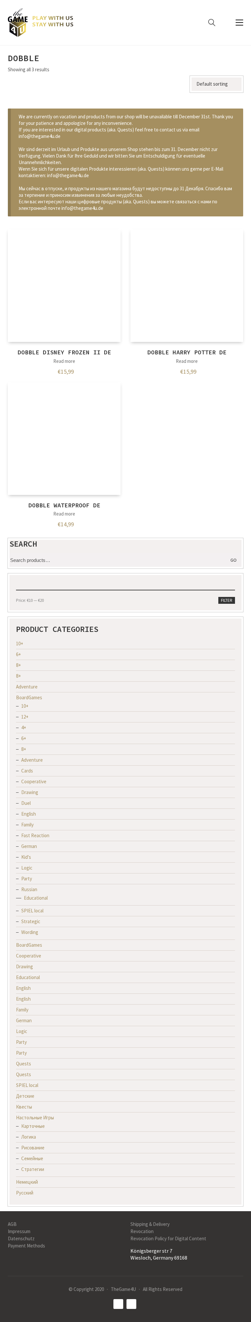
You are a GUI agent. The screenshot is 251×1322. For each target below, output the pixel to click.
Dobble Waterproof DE (64, 505)
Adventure (27, 687)
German (29, 846)
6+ (18, 654)
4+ (23, 727)
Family (27, 825)
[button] (239, 22)
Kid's (26, 857)
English (28, 814)
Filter (226, 600)
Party (26, 878)
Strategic (30, 921)
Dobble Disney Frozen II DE (64, 352)
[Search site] (211, 23)
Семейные (32, 1158)
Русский (24, 1193)
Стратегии (32, 1169)
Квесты (24, 1107)
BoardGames (29, 697)
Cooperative (33, 781)
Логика (28, 1137)
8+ (18, 665)
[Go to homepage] (40, 22)
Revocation (142, 1231)
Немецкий (27, 1182)
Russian (29, 889)
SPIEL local (32, 910)
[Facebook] (118, 1304)
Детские (25, 1096)
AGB (12, 1224)
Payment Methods (26, 1246)
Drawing (29, 792)
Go (233, 560)
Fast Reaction (35, 835)
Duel (26, 803)
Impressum (19, 1231)
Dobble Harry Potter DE (186, 352)
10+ (19, 643)
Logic (26, 868)
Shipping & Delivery (150, 1224)
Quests (23, 1063)
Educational (36, 898)
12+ (24, 717)
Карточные (33, 1126)
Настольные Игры (35, 1117)
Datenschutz (21, 1238)
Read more (64, 361)
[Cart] (225, 22)
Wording (29, 932)
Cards (27, 771)
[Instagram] (131, 1304)
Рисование (32, 1147)
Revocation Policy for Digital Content (168, 1238)
